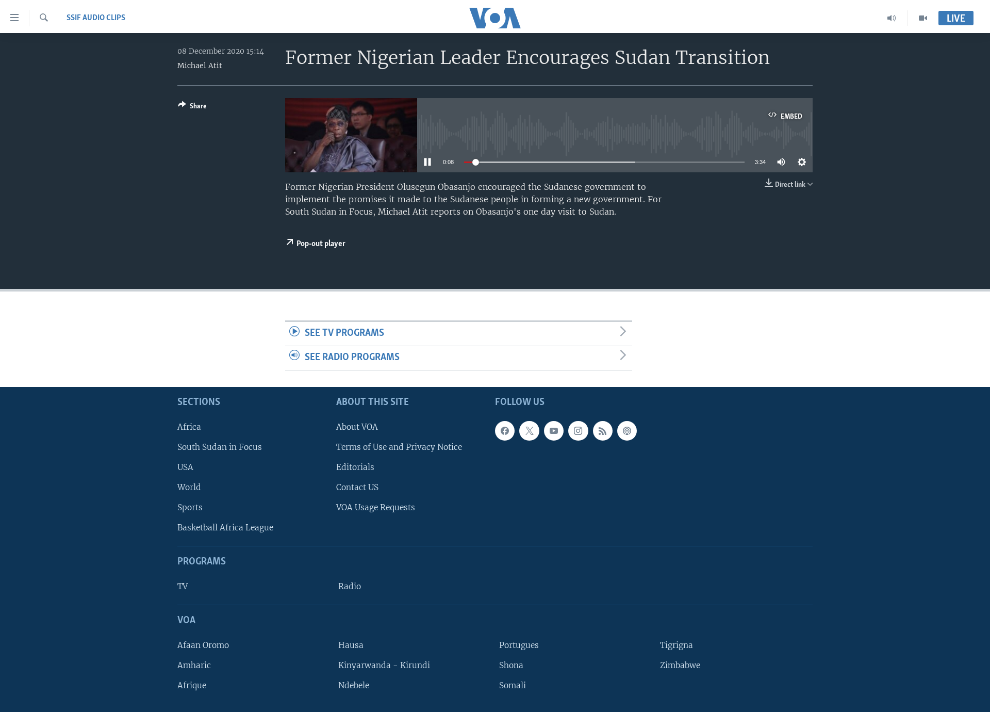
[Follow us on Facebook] (505, 430)
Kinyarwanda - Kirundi (384, 665)
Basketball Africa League (225, 527)
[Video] (923, 18)
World (189, 487)
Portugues (519, 645)
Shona (511, 665)
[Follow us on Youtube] (554, 430)
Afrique (191, 685)
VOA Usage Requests (375, 507)
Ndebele (353, 685)
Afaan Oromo (203, 645)
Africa (189, 426)
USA (185, 467)
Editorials (355, 467)
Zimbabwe (680, 665)
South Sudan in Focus (219, 446)
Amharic (194, 665)
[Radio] (892, 18)
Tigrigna (676, 645)
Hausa (351, 645)
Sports (190, 507)
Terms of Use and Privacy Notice (399, 446)
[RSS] (603, 430)
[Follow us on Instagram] (578, 430)
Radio (349, 586)
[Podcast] (627, 430)
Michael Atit (199, 65)
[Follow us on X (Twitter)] (529, 430)
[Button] (192, 108)
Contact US (357, 487)
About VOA (357, 426)
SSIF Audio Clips (96, 18)
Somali (512, 685)
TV (182, 586)
